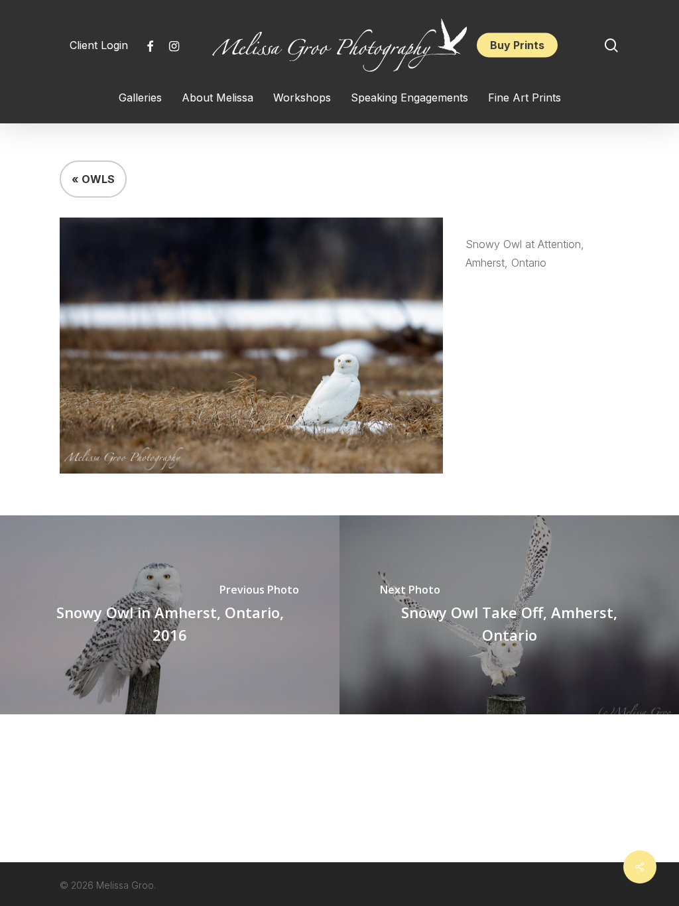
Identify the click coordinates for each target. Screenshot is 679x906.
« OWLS (93, 179)
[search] (611, 45)
